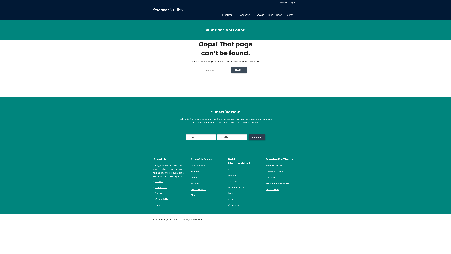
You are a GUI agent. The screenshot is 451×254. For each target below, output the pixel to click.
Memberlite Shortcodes (277, 183)
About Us (245, 14)
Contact (291, 14)
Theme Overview (274, 165)
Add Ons (232, 181)
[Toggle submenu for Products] (235, 15)
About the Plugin (199, 165)
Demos (194, 177)
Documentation (198, 189)
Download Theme (274, 171)
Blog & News (275, 14)
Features (195, 171)
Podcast (259, 14)
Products (227, 14)
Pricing (231, 169)
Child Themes (272, 189)
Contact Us (233, 205)
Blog (193, 195)
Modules (195, 183)
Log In (292, 2)
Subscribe (282, 2)
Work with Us (161, 199)
